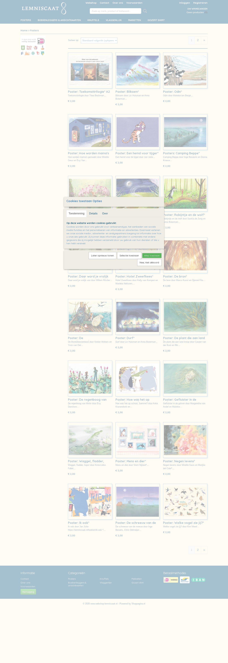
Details (93, 213)
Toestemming (76, 213)
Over (105, 213)
